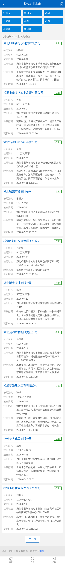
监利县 (27, 29)
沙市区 (6, 13)
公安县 (6, 21)
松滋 (47, 13)
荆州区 (27, 13)
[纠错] (41, 551)
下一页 (32, 539)
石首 (47, 21)
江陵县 (6, 29)
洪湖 (26, 21)
